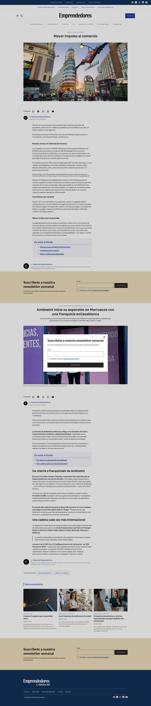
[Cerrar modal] (104, 337)
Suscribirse (75, 365)
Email (49, 349)
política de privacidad (71, 359)
